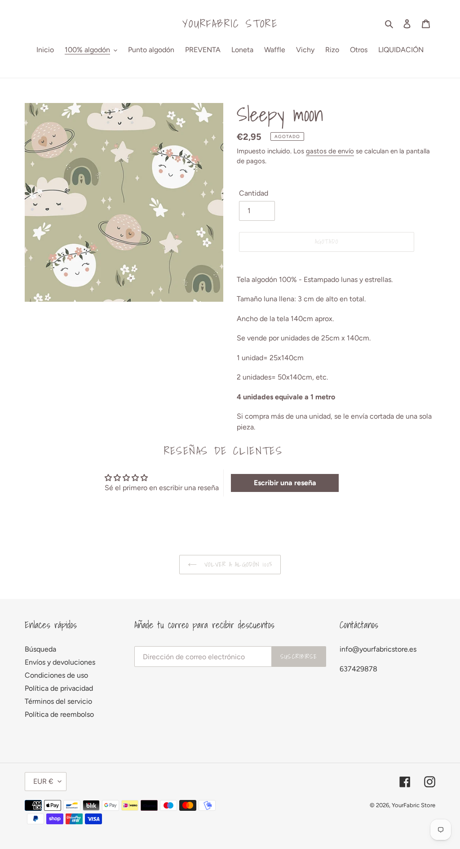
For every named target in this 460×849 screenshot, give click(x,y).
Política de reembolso (59, 714)
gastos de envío (330, 151)
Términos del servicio (58, 701)
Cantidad (253, 193)
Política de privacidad (59, 688)
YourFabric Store (230, 23)
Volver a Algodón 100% (236, 564)
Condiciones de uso (56, 675)
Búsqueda (40, 649)
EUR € (43, 781)
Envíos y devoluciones (60, 662)
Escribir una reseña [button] (285, 482)
